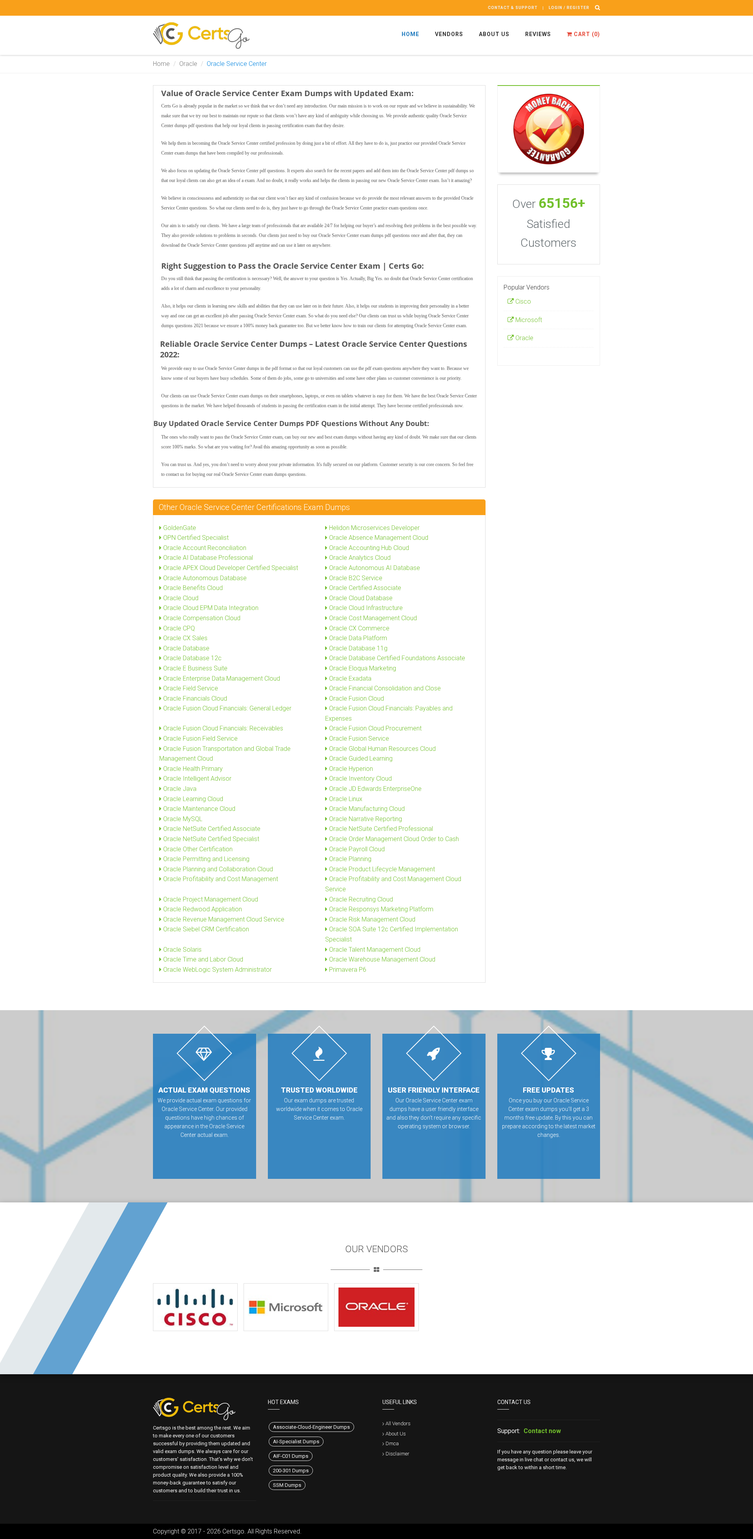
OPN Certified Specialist (195, 537)
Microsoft (528, 320)
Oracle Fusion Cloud (355, 698)
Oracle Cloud (180, 598)
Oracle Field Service (190, 688)
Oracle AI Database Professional (207, 557)
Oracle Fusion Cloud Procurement (374, 728)
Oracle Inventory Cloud (359, 778)
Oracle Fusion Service (358, 738)
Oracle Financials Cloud (194, 698)
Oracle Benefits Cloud (192, 588)
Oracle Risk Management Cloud (371, 919)
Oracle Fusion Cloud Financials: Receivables (222, 728)
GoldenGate (179, 528)
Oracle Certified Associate (364, 588)
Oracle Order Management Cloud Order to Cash (393, 839)
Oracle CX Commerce (358, 628)
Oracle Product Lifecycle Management (381, 869)
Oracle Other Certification (197, 849)
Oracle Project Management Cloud (210, 899)
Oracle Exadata (349, 678)
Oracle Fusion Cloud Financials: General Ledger (226, 708)
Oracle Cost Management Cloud (372, 618)
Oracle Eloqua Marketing (361, 668)
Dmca (392, 1443)
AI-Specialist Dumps (296, 1441)
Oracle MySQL (182, 819)
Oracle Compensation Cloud (201, 618)
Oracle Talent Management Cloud (373, 949)
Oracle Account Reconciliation (204, 548)
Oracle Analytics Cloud (359, 557)
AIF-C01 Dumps (290, 1456)
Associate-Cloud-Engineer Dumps (311, 1427)
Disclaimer (397, 1454)
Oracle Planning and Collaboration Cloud (217, 869)
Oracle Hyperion (350, 768)
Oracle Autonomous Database (204, 578)
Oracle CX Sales (184, 638)
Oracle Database (185, 648)
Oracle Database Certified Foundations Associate (396, 658)
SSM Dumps (287, 1485)
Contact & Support (513, 7)
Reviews (538, 34)
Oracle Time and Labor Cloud (202, 959)
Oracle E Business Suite (194, 668)
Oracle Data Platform (357, 638)
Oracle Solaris (182, 949)
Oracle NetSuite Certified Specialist (210, 839)
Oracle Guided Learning (360, 758)
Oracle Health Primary (192, 768)
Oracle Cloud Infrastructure (365, 608)
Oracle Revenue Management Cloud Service (223, 919)
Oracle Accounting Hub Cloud (368, 548)
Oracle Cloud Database (360, 598)
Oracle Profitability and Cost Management (220, 879)
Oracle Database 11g (357, 648)
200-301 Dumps (291, 1470)
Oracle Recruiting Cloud (360, 899)
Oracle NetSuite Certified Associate (211, 828)
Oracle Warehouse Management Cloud (381, 959)
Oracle (188, 63)
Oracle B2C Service (354, 578)
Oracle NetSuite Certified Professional (380, 828)
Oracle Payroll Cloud (356, 849)
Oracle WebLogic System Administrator (217, 969)
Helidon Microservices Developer (373, 528)
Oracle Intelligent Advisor (196, 778)
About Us (494, 34)
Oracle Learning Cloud (192, 799)
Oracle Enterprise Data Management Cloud (221, 678)
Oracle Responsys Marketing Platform (380, 909)
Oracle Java (179, 788)
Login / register (569, 7)
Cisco (522, 301)
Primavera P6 (346, 969)
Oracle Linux (344, 799)
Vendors (449, 34)
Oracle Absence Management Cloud (377, 537)
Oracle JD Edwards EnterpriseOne (374, 788)
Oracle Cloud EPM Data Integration (210, 608)
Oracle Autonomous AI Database (373, 568)
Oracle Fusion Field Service (200, 738)
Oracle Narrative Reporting (364, 819)
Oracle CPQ (178, 628)
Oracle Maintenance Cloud (198, 808)
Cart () (586, 34)
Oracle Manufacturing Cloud (366, 808)
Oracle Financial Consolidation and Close (384, 688)
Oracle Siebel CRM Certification (205, 929)
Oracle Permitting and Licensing (205, 859)
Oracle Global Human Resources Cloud (381, 748)
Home (410, 34)
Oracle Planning (349, 859)
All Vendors (398, 1423)
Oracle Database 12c (192, 658)
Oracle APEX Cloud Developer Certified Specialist (230, 568)
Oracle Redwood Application (202, 909)
